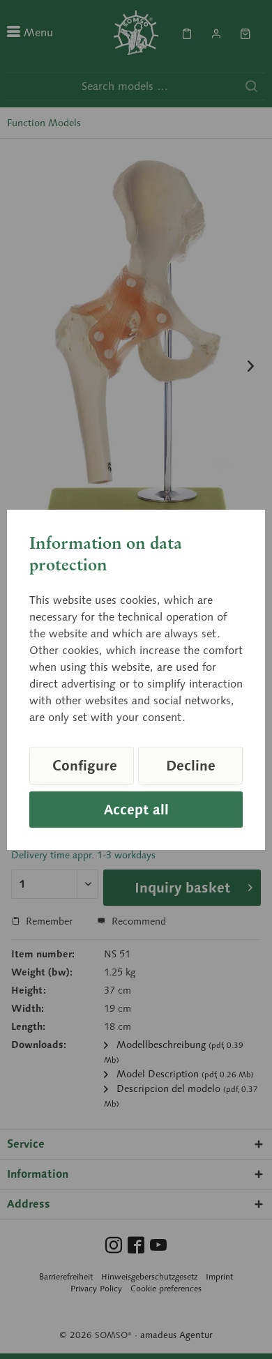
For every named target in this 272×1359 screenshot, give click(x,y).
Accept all (136, 809)
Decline (191, 766)
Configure (84, 766)
